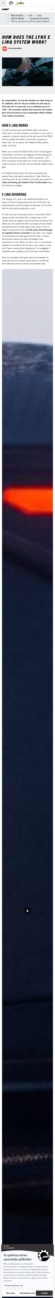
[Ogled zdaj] (27, 911)
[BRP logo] (11, 3)
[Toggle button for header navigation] (3, 3)
